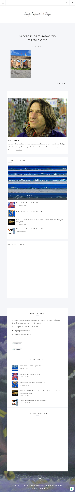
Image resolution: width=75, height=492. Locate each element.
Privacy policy (32, 488)
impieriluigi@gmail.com (23, 334)
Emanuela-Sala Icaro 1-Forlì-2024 (27, 203)
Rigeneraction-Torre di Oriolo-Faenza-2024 (30, 229)
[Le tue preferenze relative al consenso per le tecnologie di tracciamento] (72, 489)
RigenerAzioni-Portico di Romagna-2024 (29, 211)
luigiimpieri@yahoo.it (22, 331)
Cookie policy (43, 488)
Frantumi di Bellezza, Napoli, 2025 (21, 196)
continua (19, 150)
